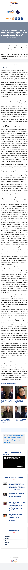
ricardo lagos (7, 440)
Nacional (11, 64)
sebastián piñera (7, 442)
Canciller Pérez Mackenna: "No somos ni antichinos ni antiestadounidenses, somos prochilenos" (16, 496)
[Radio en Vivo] (13, 18)
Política (16, 64)
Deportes (7, 542)
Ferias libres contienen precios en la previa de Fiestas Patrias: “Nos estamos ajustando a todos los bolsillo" (17, 517)
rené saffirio (20, 439)
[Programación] (16, 18)
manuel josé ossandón (16, 437)
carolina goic (20, 435)
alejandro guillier (13, 435)
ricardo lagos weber (15, 440)
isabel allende (7, 437)
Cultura (7, 540)
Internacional (8, 544)
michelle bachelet (8, 439)
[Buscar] (19, 18)
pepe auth (14, 439)
